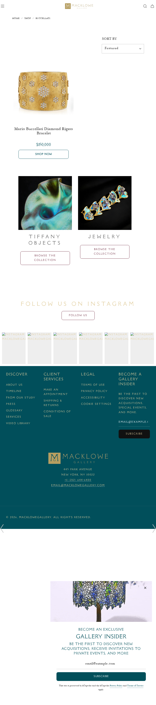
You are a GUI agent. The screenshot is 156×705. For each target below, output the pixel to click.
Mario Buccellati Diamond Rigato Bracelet (43, 131)
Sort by (109, 39)
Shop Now (43, 154)
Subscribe (134, 434)
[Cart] (152, 6)
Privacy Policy (116, 686)
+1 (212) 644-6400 (78, 480)
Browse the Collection (45, 258)
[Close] (145, 587)
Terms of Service (135, 686)
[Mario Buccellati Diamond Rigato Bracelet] (43, 90)
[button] (2, 528)
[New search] (145, 6)
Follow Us (78, 315)
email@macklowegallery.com (78, 485)
